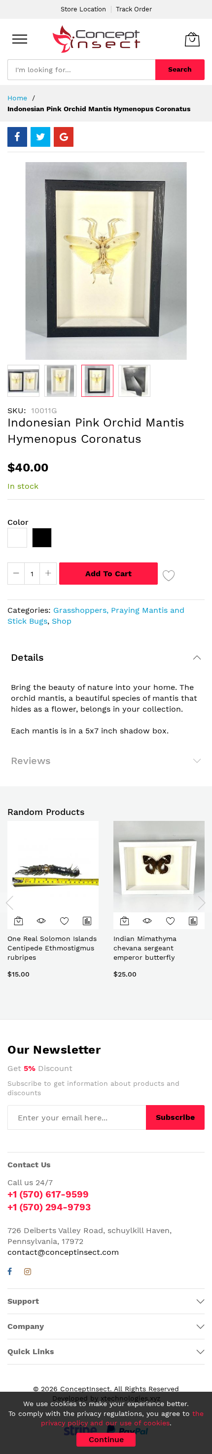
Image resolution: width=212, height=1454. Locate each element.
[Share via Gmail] (63, 137)
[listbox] (106, 540)
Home (17, 98)
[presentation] (10, 902)
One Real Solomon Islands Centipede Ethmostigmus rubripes (52, 948)
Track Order (134, 9)
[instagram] (27, 1273)
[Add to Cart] (18, 920)
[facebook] (9, 1273)
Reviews (31, 761)
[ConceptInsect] (96, 39)
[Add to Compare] (87, 920)
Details (27, 657)
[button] (23, 381)
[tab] (106, 657)
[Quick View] (41, 920)
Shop (61, 621)
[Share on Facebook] (17, 137)
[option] (17, 538)
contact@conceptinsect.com (63, 1252)
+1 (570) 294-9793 (49, 1207)
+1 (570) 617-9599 (48, 1194)
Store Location (83, 9)
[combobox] (81, 69)
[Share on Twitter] (40, 137)
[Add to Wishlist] (64, 920)
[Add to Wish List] (169, 575)
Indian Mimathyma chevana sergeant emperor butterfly (145, 948)
